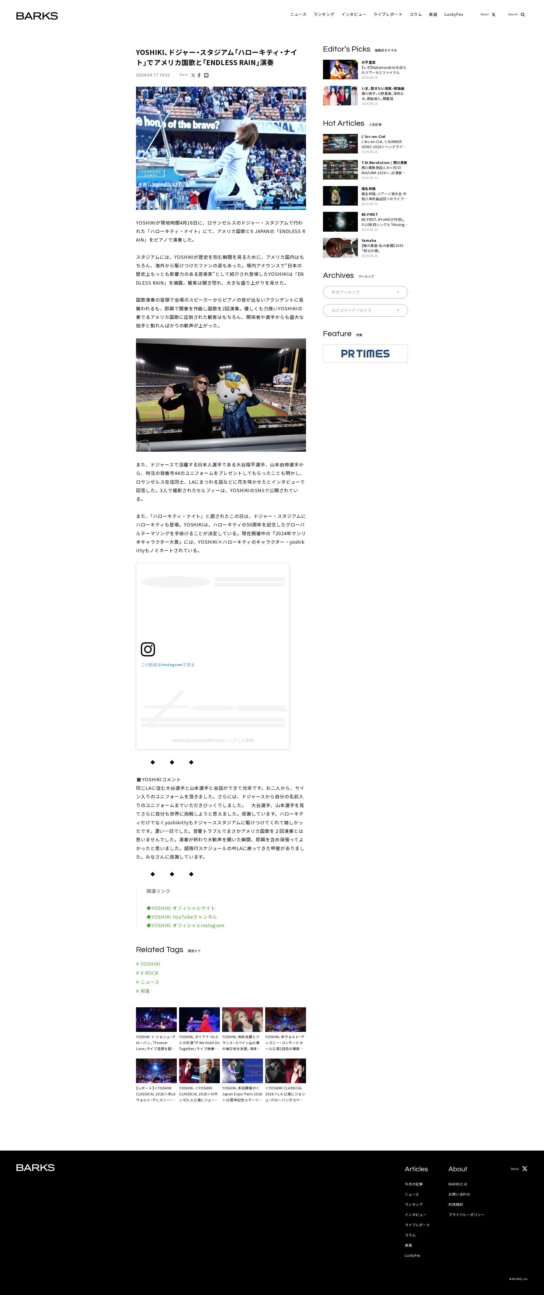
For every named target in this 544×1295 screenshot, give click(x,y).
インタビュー (354, 14)
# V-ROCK (147, 972)
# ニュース (148, 981)
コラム (416, 14)
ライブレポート (388, 14)
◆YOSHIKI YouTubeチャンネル (181, 916)
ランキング (324, 14)
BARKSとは (458, 1183)
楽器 (433, 14)
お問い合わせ (459, 1194)
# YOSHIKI (148, 963)
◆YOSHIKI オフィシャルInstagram (185, 925)
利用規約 (456, 1204)
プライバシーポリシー (466, 1214)
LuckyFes (454, 14)
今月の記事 (414, 1183)
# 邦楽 (143, 990)
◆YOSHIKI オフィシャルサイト (181, 907)
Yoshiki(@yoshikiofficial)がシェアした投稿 (213, 740)
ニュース (298, 14)
